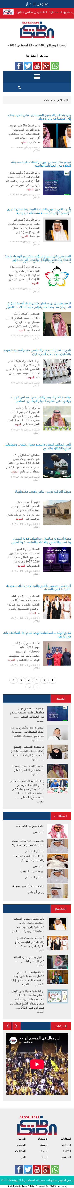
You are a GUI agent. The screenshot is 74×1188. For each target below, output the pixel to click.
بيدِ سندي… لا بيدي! (32, 871)
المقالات (60, 816)
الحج (23, 1157)
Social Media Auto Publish (21, 1186)
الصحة (60, 698)
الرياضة (66, 1144)
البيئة (45, 1157)
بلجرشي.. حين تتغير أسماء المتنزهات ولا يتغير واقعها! (28, 842)
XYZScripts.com (58, 1186)
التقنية (44, 1144)
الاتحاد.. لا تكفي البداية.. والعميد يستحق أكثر (29, 858)
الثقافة (67, 1151)
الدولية (22, 1138)
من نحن (43, 55)
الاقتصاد (43, 1138)
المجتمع (60, 908)
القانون (21, 1144)
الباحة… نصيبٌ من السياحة (28, 886)
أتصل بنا (31, 55)
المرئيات (61, 1026)
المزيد (23, 142)
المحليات (66, 1138)
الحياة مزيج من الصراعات (30, 825)
